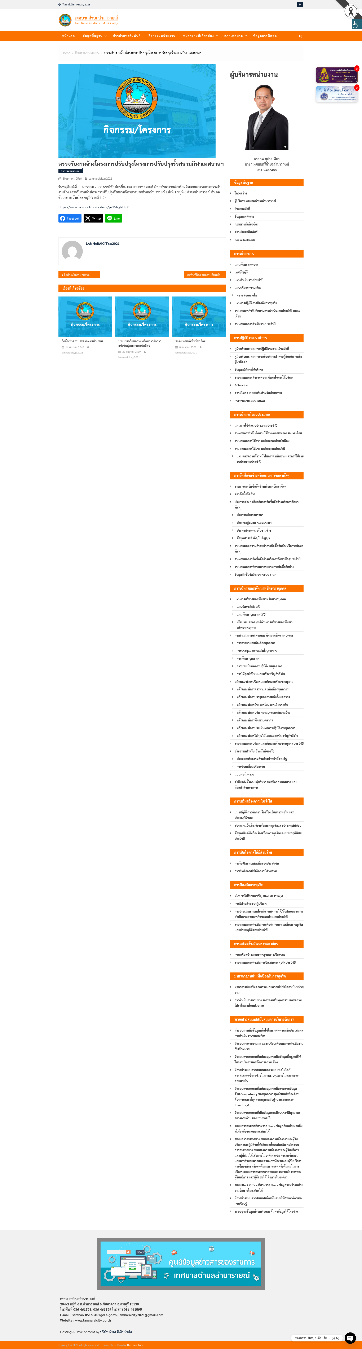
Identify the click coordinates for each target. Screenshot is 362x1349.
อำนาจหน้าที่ (242, 209)
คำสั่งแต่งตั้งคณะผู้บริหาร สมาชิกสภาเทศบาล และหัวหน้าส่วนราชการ (266, 784)
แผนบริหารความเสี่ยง (248, 288)
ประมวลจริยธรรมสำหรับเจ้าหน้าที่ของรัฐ (262, 759)
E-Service (241, 385)
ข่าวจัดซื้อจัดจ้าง (245, 494)
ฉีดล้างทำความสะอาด (76, 275)
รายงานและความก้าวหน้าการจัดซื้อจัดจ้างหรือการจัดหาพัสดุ (269, 548)
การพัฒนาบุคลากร (248, 658)
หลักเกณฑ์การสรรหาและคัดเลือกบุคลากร (262, 689)
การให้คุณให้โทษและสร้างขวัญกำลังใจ (261, 674)
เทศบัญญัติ (241, 272)
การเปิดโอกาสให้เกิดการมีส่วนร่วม (256, 871)
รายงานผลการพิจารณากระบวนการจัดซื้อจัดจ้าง (264, 567)
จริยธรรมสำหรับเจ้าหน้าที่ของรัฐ (254, 751)
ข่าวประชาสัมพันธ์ (127, 36)
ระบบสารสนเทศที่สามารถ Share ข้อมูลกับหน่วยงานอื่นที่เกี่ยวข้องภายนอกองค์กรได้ (269, 1128)
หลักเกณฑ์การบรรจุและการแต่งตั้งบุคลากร (263, 697)
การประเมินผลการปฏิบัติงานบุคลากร (259, 666)
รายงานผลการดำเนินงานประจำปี (255, 324)
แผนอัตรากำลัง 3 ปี (248, 606)
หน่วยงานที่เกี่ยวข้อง (198, 36)
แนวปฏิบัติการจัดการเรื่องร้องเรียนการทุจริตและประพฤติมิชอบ (264, 814)
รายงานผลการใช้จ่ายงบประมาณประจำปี (260, 449)
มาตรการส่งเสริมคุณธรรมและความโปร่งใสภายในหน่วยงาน (269, 989)
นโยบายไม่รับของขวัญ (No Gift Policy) (259, 896)
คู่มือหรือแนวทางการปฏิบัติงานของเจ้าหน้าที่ (262, 349)
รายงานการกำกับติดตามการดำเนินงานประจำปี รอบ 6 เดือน (267, 313)
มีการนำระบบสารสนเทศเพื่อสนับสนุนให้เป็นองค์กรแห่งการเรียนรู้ (269, 1200)
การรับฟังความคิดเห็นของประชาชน (257, 863)
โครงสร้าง (241, 193)
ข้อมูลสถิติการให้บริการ (249, 370)
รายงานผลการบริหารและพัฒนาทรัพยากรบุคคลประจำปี (269, 743)
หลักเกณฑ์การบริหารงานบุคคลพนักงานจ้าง (263, 712)
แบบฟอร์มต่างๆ (244, 774)
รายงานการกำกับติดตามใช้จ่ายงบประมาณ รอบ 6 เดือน (268, 433)
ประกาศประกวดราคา (250, 515)
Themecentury (135, 1344)
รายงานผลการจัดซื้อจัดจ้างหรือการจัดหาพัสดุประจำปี (267, 559)
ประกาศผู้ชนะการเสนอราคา (254, 522)
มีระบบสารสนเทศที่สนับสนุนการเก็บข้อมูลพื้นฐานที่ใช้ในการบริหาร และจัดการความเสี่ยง (268, 1059)
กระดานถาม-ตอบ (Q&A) (250, 401)
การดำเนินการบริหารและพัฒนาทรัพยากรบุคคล (264, 635)
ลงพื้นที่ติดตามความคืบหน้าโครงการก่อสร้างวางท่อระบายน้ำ (206, 275)
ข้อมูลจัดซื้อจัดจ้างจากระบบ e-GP (255, 574)
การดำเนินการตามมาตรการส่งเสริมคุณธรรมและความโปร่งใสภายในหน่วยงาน (268, 1002)
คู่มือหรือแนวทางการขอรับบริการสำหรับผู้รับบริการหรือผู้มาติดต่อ (268, 359)
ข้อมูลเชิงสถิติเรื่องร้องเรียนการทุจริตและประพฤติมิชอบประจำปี (269, 835)
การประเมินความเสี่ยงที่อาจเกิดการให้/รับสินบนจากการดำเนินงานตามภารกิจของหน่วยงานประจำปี (269, 914)
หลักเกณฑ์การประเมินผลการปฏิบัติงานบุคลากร (266, 728)
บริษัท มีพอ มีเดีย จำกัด (116, 1332)
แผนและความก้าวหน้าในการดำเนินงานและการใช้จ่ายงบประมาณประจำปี (270, 458)
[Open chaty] (350, 1338)
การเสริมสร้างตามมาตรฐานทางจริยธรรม (260, 955)
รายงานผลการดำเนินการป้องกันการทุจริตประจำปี (265, 962)
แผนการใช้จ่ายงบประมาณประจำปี (256, 425)
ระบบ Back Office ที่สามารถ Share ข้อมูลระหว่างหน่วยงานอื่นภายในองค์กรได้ (269, 1187)
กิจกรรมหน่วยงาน (162, 36)
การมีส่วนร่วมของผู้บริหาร (251, 903)
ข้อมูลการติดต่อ (265, 36)
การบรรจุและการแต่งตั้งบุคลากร (257, 650)
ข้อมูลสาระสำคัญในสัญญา (253, 538)
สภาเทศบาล (233, 36)
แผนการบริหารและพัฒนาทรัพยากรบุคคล (260, 599)
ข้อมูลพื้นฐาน (93, 36)
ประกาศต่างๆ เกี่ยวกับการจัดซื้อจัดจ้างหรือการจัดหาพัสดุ (267, 504)
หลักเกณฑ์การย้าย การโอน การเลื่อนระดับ (262, 705)
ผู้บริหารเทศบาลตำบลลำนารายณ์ (255, 201)
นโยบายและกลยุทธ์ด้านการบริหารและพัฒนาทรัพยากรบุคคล (264, 624)
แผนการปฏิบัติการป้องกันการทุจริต (256, 303)
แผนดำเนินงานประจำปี (249, 280)
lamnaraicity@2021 (100, 178)
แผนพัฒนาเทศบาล (247, 264)
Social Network (245, 240)
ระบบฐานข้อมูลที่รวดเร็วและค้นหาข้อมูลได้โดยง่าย (266, 1211)
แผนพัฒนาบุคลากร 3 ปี (251, 614)
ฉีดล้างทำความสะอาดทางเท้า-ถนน (82, 341)
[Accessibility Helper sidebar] (357, 24)
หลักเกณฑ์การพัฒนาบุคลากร (255, 720)
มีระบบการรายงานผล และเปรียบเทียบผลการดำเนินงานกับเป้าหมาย (269, 1046)
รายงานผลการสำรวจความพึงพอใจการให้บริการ (264, 377)
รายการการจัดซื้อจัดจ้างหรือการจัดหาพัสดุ (260, 486)
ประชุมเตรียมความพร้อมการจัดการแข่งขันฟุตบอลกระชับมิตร (139, 343)
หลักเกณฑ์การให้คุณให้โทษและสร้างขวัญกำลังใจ (267, 736)
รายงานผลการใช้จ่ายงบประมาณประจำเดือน (262, 441)
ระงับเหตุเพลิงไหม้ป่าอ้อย (190, 341)
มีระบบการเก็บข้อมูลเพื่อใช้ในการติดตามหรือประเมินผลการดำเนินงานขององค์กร (269, 1033)
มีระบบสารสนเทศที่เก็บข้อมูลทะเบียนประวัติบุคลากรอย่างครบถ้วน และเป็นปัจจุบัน (267, 1115)
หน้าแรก (68, 36)
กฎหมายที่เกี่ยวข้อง (246, 224)
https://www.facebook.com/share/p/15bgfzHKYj (93, 207)
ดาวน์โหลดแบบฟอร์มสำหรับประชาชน (258, 393)
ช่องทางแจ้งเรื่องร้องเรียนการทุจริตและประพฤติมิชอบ (268, 825)
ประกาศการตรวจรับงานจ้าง (254, 530)
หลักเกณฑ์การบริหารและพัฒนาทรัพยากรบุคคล (264, 682)
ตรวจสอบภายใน (247, 295)
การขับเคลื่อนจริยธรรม (251, 766)
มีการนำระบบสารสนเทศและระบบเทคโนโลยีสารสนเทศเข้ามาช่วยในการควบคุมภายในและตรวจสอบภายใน (267, 1075)
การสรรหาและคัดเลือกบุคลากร (256, 643)
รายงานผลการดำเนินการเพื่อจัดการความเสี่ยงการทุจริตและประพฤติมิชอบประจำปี (269, 927)
